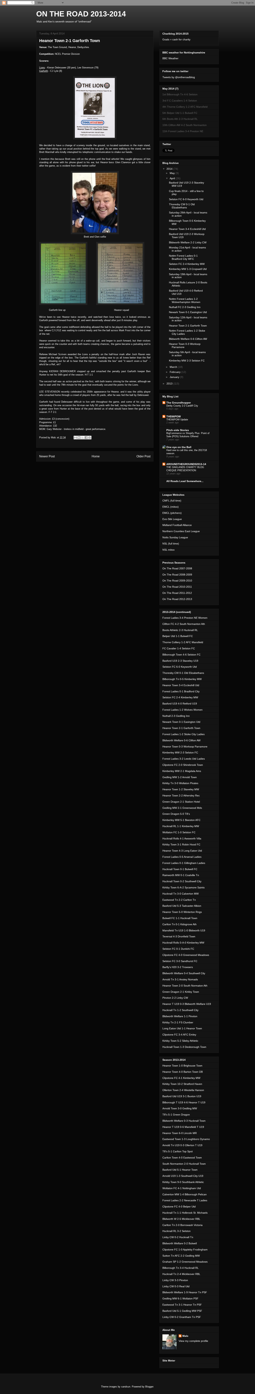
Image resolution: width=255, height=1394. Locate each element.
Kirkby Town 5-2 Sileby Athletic (180, 1040)
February (175, 371)
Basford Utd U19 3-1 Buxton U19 (181, 1096)
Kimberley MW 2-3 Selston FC (187, 360)
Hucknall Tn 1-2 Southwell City (180, 1010)
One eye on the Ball (178, 447)
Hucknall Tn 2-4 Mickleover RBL (181, 1274)
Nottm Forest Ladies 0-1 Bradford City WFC (183, 257)
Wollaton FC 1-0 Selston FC (178, 832)
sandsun (125, 1386)
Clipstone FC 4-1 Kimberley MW (181, 1077)
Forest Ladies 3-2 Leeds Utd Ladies (183, 758)
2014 (170, 168)
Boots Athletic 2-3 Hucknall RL (180, 630)
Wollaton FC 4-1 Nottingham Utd (181, 1188)
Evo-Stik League (172, 519)
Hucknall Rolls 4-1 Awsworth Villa (181, 838)
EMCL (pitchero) (172, 512)
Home (96, 456)
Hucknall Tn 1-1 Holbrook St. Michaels (185, 1212)
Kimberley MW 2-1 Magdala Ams (181, 771)
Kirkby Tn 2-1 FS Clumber (177, 1022)
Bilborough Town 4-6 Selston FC (181, 654)
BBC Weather (170, 58)
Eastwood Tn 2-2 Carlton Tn (179, 899)
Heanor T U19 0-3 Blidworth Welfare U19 (186, 1003)
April (173, 178)
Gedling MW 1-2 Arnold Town (179, 777)
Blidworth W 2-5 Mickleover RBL (181, 1218)
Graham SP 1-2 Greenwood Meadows (185, 1261)
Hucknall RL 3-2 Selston (176, 1231)
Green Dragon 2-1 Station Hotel (181, 801)
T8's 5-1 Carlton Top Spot (177, 1151)
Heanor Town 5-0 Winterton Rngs (182, 911)
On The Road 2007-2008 (177, 568)
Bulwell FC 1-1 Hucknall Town (179, 918)
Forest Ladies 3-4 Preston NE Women (184, 617)
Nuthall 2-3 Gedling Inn (176, 715)
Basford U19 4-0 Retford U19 (179, 703)
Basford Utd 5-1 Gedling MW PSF (182, 1310)
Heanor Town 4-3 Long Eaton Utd (182, 850)
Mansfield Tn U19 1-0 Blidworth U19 (183, 930)
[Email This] (75, 437)
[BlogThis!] (79, 437)
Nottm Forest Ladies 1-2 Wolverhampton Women (184, 300)
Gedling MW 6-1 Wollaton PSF (180, 1298)
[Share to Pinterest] (89, 437)
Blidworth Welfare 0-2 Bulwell (179, 1243)
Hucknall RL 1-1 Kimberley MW (180, 826)
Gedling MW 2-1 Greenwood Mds (182, 807)
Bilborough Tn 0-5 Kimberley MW (182, 679)
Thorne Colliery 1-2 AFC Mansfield (182, 642)
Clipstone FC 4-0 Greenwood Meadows (185, 954)
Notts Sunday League (175, 537)
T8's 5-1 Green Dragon (176, 1114)
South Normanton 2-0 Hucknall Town (184, 1163)
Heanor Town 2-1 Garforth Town (188, 325)
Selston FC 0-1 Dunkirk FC (178, 948)
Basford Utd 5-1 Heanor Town (180, 1169)
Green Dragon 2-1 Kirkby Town (180, 991)
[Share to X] (82, 437)
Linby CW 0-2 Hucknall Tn (177, 1237)
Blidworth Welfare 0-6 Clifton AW (188, 338)
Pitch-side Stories (177, 430)
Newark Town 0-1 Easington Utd (188, 312)
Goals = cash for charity (176, 39)
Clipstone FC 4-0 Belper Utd (179, 1206)
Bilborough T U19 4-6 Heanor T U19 (183, 1102)
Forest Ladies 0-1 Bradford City (181, 691)
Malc (185, 1335)
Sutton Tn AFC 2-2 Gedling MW (181, 1255)
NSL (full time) (170, 543)
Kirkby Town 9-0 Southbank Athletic (183, 1182)
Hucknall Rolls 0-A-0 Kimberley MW (183, 942)
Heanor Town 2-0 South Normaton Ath (184, 985)
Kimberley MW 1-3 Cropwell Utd (188, 268)
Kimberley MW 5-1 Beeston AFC (181, 819)
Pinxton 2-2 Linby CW (175, 997)
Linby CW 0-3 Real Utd (175, 1286)
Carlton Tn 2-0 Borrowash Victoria (182, 1225)
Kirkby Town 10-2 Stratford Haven (182, 1083)
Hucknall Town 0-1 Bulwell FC (179, 869)
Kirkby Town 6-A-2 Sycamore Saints (183, 887)
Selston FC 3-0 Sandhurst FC (179, 961)
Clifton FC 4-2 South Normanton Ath (183, 623)
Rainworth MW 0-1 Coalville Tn (180, 875)
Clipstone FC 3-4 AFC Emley (179, 1034)
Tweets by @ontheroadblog (178, 77)
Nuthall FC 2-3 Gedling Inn (184, 307)
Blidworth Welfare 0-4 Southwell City (183, 973)
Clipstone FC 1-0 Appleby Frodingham (185, 1249)
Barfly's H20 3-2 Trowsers (177, 967)
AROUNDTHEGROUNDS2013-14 (186, 464)
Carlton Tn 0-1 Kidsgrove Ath (179, 924)
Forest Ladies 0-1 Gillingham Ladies (183, 862)
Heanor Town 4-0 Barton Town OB (182, 1071)
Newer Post (47, 456)
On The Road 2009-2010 (177, 580)
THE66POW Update (177, 419)
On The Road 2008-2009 (177, 574)
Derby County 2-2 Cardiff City (182, 405)
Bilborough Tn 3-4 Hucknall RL (180, 1267)
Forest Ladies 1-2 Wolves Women (182, 709)
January (175, 377)
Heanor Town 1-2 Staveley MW (180, 789)
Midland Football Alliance (177, 525)
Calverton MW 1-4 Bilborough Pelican (184, 1194)
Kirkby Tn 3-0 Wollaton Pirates (180, 783)
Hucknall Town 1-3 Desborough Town (184, 1046)
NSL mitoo (168, 549)
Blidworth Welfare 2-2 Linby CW (187, 242)
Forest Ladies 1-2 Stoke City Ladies (183, 734)
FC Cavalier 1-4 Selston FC (178, 648)
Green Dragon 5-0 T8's (176, 813)
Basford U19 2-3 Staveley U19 (180, 660)
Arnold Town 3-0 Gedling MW (179, 1108)
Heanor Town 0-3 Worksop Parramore (184, 746)
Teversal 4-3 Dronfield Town (178, 936)
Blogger (149, 1386)
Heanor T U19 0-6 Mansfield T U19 (183, 1126)
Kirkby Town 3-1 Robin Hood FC (181, 844)
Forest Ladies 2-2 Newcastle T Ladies (184, 1200)
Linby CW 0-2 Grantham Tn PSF (181, 1316)
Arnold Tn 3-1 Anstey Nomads (180, 979)
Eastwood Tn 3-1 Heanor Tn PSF (182, 1304)
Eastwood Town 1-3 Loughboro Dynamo (186, 1139)
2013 (170, 383)
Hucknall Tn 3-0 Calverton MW (180, 893)
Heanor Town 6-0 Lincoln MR (179, 1133)
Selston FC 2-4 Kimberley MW (187, 263)
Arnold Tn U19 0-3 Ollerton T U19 (182, 1145)
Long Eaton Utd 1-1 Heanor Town (182, 1028)
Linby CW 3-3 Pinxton (175, 1280)
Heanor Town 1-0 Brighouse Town (182, 1065)
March (174, 366)
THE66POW (173, 416)
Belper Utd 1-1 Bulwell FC (177, 636)
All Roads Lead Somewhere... (184, 481)
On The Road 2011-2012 (177, 592)
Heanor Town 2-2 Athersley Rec (181, 795)
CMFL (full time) (171, 500)
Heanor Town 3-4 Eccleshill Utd (187, 228)
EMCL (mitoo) (170, 506)
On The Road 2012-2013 (177, 599)
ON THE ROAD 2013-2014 (81, 14)
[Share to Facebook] (86, 437)
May (172, 173)
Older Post (143, 456)
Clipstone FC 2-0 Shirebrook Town (182, 764)
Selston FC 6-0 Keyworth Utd (186, 199)
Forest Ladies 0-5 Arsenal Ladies (181, 856)
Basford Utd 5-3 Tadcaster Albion (181, 905)
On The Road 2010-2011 (177, 586)
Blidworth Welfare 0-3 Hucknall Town (184, 1120)
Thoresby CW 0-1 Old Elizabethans (182, 206)
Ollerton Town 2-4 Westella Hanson (183, 1090)
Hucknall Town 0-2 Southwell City (181, 881)
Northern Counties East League (181, 531)
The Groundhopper (178, 402)
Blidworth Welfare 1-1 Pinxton (179, 1016)
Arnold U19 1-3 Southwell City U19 (182, 1175)
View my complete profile (193, 1340)
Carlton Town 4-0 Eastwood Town (182, 1157)
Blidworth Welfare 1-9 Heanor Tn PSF (184, 1292)
